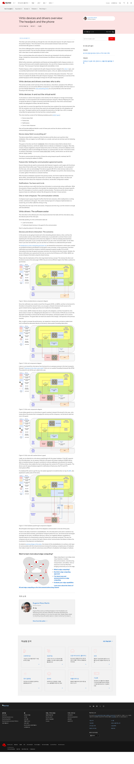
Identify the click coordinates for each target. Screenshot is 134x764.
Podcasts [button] (34, 9)
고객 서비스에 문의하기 (73, 717)
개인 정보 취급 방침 (11, 749)
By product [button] (18, 9)
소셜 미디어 (70, 721)
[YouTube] (93, 706)
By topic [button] (26, 9)
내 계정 (25, 717)
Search (111, 38)
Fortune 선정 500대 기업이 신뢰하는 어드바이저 (104, 715)
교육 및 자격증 (27, 715)
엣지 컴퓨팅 (27, 679)
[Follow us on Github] (34, 608)
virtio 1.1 (66, 69)
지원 (120, 3)
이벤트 (20, 744)
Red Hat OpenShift (6, 719)
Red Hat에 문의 (30, 744)
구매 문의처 (70, 715)
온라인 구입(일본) (50, 719)
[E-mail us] (93, 32)
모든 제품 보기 (5, 723)
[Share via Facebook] (87, 32)
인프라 (49, 679)
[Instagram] (103, 706)
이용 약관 (18, 749)
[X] (100, 706)
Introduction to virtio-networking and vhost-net (33, 245)
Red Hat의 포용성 (45, 744)
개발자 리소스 (27, 721)
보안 (95, 656)
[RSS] (113, 32)
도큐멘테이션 (114, 3)
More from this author (39, 621)
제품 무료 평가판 (49, 715)
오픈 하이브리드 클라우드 (78, 656)
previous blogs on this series (34, 544)
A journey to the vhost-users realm (33, 368)
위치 (24, 744)
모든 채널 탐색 (107, 641)
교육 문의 (70, 719)
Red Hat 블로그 (8, 9)
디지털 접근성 (32, 749)
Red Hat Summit (61, 744)
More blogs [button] (42, 9)
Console (108, 3)
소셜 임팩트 (113, 725)
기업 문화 (91, 723)
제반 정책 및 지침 (25, 749)
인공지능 (50, 656)
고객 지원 (26, 719)
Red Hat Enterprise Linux (7, 717)
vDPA (69, 471)
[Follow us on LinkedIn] (36, 608)
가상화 (39, 26)
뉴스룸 (112, 720)
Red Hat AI (4, 715)
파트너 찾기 (26, 723)
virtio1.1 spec (56, 115)
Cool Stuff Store (53, 744)
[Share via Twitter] (91, 32)
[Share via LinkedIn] (89, 32)
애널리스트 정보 (92, 728)
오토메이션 (27, 656)
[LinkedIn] (90, 706)
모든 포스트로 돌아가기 (25, 38)
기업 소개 (91, 720)
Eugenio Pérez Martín (92, 17)
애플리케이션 (74, 679)
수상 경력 (113, 716)
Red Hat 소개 (9, 744)
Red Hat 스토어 (49, 717)
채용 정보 (113, 728)
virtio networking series (42, 88)
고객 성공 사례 (92, 725)
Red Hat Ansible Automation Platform (10, 721)
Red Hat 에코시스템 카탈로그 (30, 725)
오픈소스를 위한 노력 (115, 723)
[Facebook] (97, 706)
